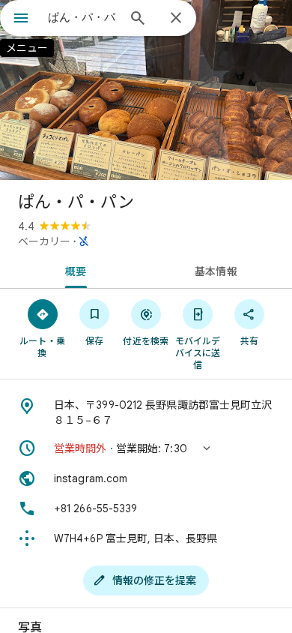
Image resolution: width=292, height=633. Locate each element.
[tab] (73, 270)
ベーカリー (44, 241)
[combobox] (82, 17)
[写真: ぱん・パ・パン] (146, 90)
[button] (146, 449)
